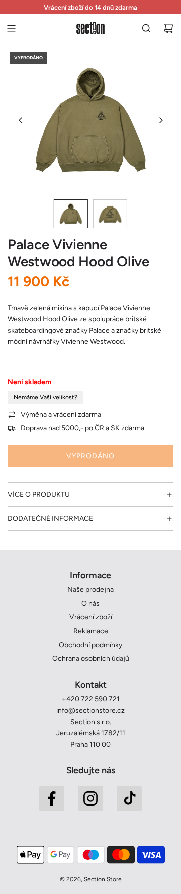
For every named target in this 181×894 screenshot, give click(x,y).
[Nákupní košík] (168, 28)
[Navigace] (11, 28)
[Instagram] (90, 798)
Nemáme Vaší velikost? (45, 397)
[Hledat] (146, 28)
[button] (21, 120)
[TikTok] (129, 798)
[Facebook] (51, 798)
